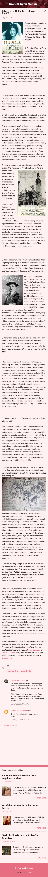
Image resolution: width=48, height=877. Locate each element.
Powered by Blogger (25, 868)
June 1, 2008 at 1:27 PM (20, 704)
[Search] (44, 4)
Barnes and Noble (8, 653)
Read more (41, 798)
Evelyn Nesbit (26, 671)
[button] (44, 11)
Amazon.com (36, 650)
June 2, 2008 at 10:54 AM (20, 720)
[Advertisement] (24, 745)
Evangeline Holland (18, 680)
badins (29, 872)
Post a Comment (10, 725)
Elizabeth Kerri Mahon (22, 4)
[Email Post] (8, 666)
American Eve (7, 658)
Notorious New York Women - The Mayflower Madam (19, 777)
